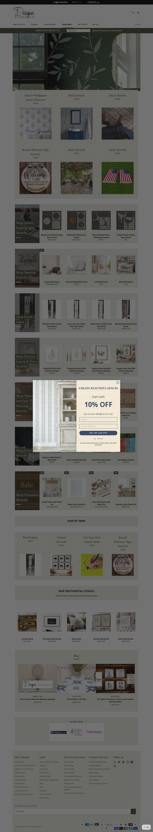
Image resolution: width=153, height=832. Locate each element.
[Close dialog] (117, 382)
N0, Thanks (98, 438)
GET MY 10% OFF (98, 433)
